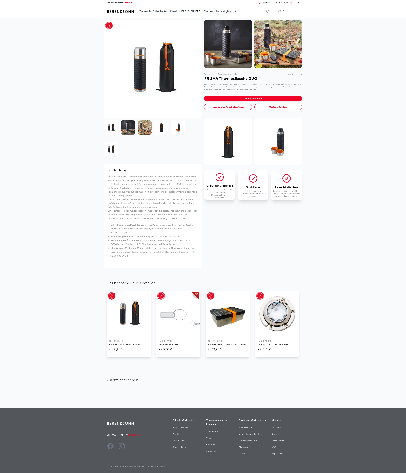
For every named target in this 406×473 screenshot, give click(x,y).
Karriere (275, 434)
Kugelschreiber (180, 428)
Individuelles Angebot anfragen (228, 107)
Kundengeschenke (248, 441)
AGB (274, 447)
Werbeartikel (210, 74)
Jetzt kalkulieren (253, 98)
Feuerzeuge (178, 441)
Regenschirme (180, 447)
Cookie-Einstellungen (155, 466)
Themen (208, 11)
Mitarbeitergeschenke (227, 74)
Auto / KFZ (211, 444)
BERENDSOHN (190, 11)
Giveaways (244, 447)
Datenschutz (278, 441)
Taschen (177, 434)
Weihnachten (245, 428)
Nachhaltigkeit (223, 11)
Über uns (276, 428)
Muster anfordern (278, 107)
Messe (242, 454)
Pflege (209, 438)
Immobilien (211, 451)
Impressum (277, 454)
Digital (173, 11)
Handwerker (212, 431)
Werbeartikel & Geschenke (153, 11)
